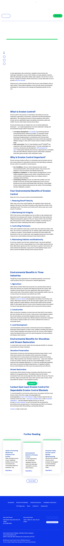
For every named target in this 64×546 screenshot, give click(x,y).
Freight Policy (14, 542)
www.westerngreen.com (9, 535)
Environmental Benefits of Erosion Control (32, 455)
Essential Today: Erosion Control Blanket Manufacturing (51, 454)
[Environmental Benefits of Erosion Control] (32, 446)
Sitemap (33, 542)
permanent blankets (20, 402)
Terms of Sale (6, 542)
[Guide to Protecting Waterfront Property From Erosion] (12, 443)
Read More (8, 470)
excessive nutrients (20, 299)
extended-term (37, 398)
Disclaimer (20, 542)
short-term (30, 398)
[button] (6, 16)
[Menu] (59, 5)
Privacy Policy (27, 542)
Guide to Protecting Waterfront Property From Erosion (11, 454)
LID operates (32, 131)
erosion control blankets (26, 397)
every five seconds (20, 80)
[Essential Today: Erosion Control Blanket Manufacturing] (52, 443)
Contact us (13, 409)
